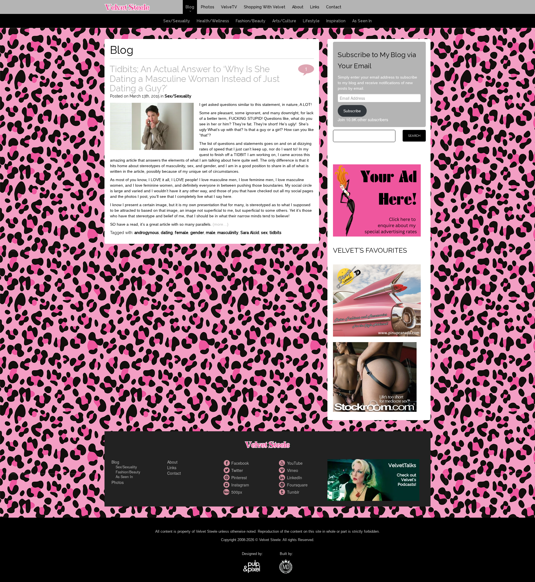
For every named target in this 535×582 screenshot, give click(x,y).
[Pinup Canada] (377, 300)
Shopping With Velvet (264, 7)
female (181, 232)
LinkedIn (283, 477)
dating (167, 232)
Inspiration (336, 21)
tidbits (275, 232)
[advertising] (377, 200)
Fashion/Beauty (251, 21)
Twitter (227, 470)
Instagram (227, 485)
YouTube (283, 463)
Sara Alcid (249, 232)
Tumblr (283, 492)
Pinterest (227, 477)
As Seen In (362, 21)
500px (227, 492)
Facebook (227, 463)
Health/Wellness (213, 21)
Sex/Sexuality (176, 21)
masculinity (228, 232)
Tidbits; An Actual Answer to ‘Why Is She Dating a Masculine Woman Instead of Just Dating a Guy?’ (195, 78)
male (210, 232)
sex (264, 232)
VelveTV (229, 7)
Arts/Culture (284, 21)
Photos (207, 7)
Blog (190, 7)
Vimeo (283, 470)
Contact (333, 7)
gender (197, 232)
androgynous (146, 232)
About (297, 7)
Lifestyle (311, 21)
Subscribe (352, 111)
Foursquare (283, 485)
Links (314, 7)
